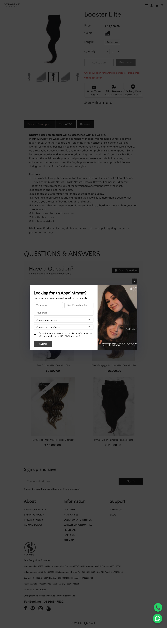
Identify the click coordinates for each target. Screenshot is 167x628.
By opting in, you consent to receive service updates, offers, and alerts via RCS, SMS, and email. (65, 334)
